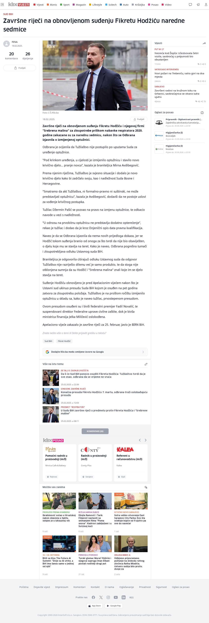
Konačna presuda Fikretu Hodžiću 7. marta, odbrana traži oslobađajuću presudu (104, 394)
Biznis (53, 4)
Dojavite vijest (42, 587)
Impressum (61, 587)
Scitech (113, 4)
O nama (109, 587)
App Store (96, 605)
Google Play (115, 605)
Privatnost (145, 587)
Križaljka (140, 4)
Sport (66, 4)
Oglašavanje (126, 587)
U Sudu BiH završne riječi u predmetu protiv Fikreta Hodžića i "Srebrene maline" (104, 412)
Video (168, 4)
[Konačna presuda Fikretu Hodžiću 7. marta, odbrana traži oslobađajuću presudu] (51, 396)
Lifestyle (97, 4)
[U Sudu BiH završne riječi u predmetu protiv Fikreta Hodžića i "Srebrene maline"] (51, 414)
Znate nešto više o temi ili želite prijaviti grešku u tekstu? (74, 333)
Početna (23, 587)
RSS (131, 597)
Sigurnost (161, 587)
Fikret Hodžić (64, 341)
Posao (154, 4)
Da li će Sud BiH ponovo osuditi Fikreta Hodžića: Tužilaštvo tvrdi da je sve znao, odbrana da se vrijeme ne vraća (103, 375)
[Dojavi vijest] (198, 5)
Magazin (81, 4)
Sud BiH (48, 341)
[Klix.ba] (19, 4)
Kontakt (95, 587)
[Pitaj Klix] (190, 5)
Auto (126, 4)
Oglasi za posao (181, 587)
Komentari (79, 587)
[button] (140, 440)
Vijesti (40, 4)
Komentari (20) (95, 431)
